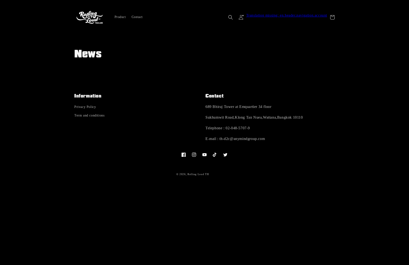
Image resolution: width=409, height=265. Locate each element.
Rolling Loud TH (198, 174)
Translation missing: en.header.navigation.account (286, 15)
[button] (230, 17)
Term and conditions (89, 115)
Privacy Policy (85, 107)
